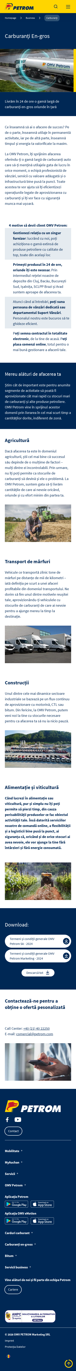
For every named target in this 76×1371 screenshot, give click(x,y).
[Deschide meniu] (68, 6)
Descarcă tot (34, 973)
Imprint (9, 1340)
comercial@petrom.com (34, 1034)
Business (30, 17)
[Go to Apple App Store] (42, 1204)
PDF (66, 941)
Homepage (10, 17)
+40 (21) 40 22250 (36, 1028)
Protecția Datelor (15, 1347)
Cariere (13, 1289)
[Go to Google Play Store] (16, 1204)
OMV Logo (12, 6)
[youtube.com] (18, 1119)
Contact (13, 1131)
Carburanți (52, 17)
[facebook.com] (7, 1119)
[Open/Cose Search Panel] (56, 6)
